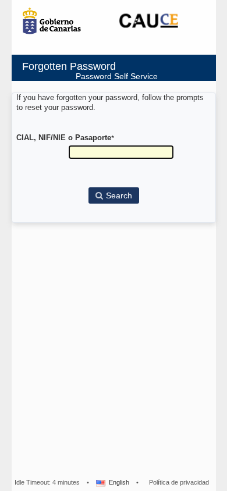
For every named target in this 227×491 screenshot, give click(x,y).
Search (119, 195)
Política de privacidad (179, 482)
